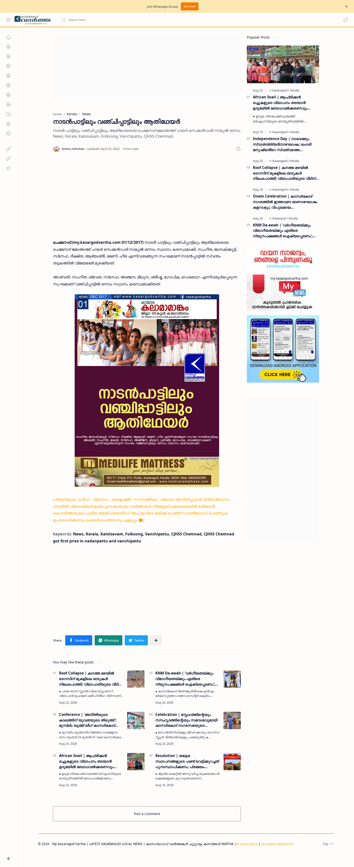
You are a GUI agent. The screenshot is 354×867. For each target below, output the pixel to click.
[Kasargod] (280, 218)
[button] (345, 19)
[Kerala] (294, 90)
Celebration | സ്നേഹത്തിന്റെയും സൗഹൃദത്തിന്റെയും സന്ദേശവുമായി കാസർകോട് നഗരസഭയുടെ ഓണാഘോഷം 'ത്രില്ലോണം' (186, 720)
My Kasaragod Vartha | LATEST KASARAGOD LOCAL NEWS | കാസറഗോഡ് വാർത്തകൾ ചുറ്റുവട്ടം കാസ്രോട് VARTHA (143, 843)
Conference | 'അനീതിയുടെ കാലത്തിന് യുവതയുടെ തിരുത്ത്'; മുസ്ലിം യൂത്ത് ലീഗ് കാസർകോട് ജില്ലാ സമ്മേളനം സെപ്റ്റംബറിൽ (88, 720)
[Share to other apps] (156, 640)
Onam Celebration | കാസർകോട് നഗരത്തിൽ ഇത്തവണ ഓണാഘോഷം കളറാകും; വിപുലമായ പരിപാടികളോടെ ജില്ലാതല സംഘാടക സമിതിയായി (285, 202)
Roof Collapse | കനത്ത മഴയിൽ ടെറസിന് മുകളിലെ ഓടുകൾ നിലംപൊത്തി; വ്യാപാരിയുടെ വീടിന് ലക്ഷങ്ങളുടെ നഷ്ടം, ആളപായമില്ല (90, 679)
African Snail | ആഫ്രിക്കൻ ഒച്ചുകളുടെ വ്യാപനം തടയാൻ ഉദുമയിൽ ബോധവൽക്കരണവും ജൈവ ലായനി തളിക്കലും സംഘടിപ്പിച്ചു (86, 761)
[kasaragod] (280, 90)
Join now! (190, 6)
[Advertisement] (147, 68)
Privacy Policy (247, 843)
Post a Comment (147, 813)
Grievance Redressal (277, 843)
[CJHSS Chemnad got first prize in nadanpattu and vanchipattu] (147, 390)
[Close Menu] (346, 6)
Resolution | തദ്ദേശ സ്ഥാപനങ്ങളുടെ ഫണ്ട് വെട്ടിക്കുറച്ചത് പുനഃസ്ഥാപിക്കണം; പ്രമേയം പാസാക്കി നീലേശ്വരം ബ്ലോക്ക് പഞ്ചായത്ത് (187, 761)
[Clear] (137, 20)
